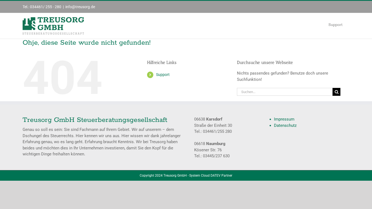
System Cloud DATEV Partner (210, 175)
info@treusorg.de (80, 7)
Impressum (284, 119)
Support (163, 74)
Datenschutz (285, 125)
